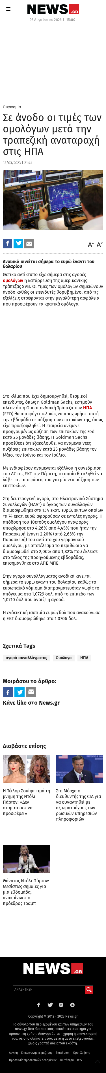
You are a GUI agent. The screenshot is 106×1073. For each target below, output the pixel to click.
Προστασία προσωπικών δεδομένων (33, 1060)
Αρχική (13, 1053)
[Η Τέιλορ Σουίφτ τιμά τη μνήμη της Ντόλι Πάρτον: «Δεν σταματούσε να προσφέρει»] (26, 769)
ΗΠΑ (87, 407)
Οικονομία (12, 107)
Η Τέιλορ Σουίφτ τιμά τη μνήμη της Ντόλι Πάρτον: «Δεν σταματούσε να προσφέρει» (26, 802)
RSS (79, 1060)
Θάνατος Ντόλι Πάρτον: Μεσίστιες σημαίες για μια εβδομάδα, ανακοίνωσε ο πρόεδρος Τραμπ (26, 892)
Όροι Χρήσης (81, 1053)
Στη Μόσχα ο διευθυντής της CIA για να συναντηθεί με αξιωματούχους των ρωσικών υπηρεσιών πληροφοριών (78, 805)
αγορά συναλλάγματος (26, 657)
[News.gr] (53, 9)
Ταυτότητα (67, 1060)
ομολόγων (13, 280)
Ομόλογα (64, 657)
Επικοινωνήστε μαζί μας (36, 1053)
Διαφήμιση (63, 1053)
